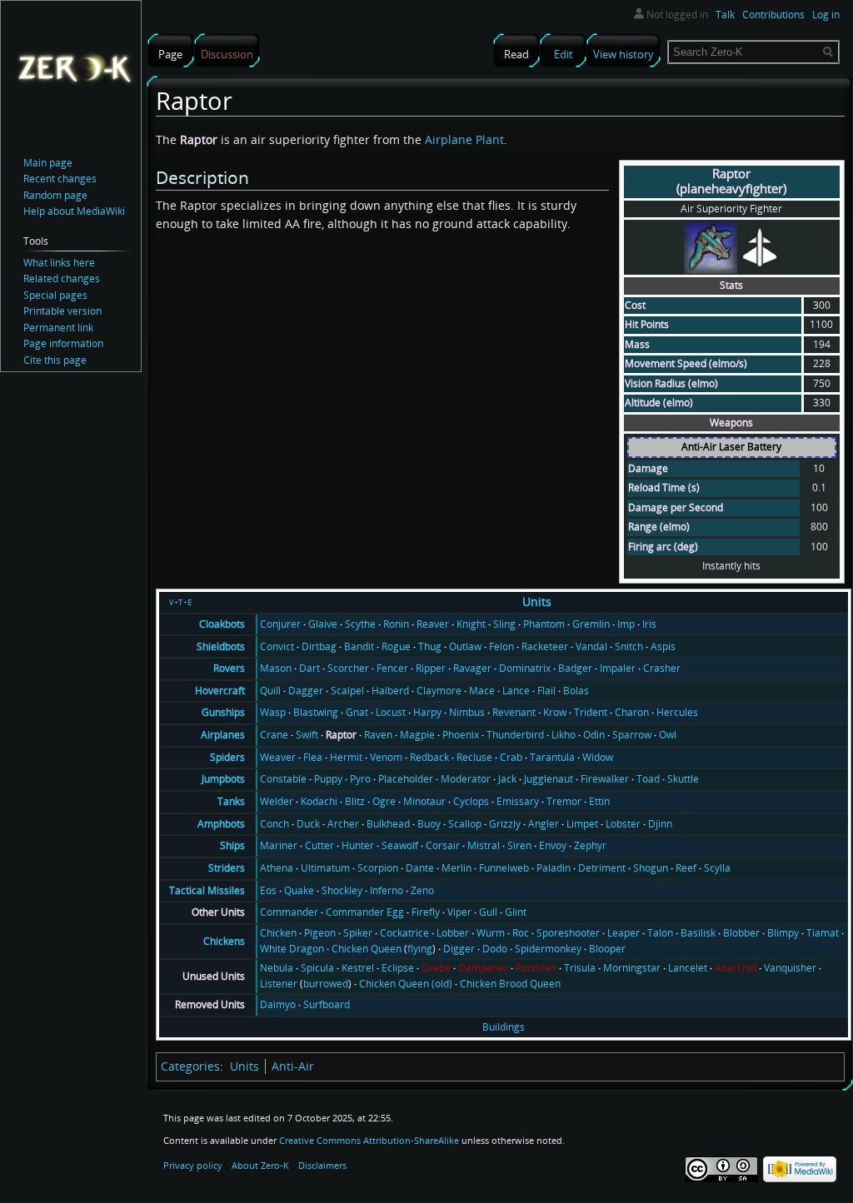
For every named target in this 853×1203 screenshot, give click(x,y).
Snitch (629, 646)
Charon (632, 712)
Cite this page (55, 360)
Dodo (494, 949)
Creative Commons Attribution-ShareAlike (369, 1140)
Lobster (623, 824)
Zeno (422, 890)
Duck (308, 824)
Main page (47, 163)
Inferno (386, 890)
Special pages (55, 295)
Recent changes (60, 179)
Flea (312, 757)
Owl (667, 735)
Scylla (717, 868)
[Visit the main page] (74, 67)
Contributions (773, 14)
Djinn (660, 824)
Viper (459, 912)
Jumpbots (223, 779)
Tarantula (552, 757)
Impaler (618, 668)
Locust (391, 712)
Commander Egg (365, 912)
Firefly (426, 912)
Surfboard (326, 1004)
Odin (594, 735)
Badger (575, 668)
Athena (276, 868)
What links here (59, 263)
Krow (554, 712)
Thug (429, 646)
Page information (63, 343)
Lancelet (687, 968)
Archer (343, 824)
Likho (563, 735)
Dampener (483, 968)
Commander (289, 912)
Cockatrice (404, 933)
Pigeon (320, 933)
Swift (307, 735)
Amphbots (221, 824)
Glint (515, 912)
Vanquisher (790, 968)
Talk (725, 14)
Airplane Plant (464, 139)
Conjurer (280, 624)
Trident (590, 712)
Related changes (61, 278)
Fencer (392, 668)
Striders (226, 868)
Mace (482, 691)
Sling (504, 624)
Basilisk (698, 933)
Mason (276, 668)
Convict (277, 646)
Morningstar (632, 968)
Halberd (390, 691)
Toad (648, 779)
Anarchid (735, 968)
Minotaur (424, 801)
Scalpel (347, 691)
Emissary (517, 801)
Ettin (599, 801)
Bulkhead (388, 824)
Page (170, 54)
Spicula (317, 968)
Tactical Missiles (207, 890)
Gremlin (591, 624)
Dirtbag (319, 646)
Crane (274, 735)
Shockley (342, 890)
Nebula (276, 968)
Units (536, 601)
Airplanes (223, 735)
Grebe (436, 968)
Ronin (396, 624)
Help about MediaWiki (74, 211)
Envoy (552, 845)
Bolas (576, 691)
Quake (299, 890)
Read (516, 54)
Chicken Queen (367, 949)
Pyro (360, 779)
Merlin (456, 868)
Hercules (677, 712)
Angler (543, 824)
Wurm (490, 933)
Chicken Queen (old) (405, 984)
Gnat (357, 712)
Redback (429, 757)
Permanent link (58, 328)
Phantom (544, 624)
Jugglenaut (548, 779)
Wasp (273, 712)
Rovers (229, 668)
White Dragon (292, 949)
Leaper (623, 933)
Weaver (278, 757)
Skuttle (683, 779)
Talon (660, 933)
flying (419, 949)
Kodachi (319, 801)
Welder (276, 801)
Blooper (607, 949)
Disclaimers (322, 1165)
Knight (471, 624)
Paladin (553, 868)
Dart (309, 668)
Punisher (536, 968)
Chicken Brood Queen (510, 984)
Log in (826, 14)
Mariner (278, 845)
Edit (563, 54)
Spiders (227, 757)
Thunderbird (515, 735)
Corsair (443, 845)
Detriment (602, 868)
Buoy (429, 824)
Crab (511, 757)
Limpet (582, 824)
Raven (378, 735)
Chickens (224, 941)
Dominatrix (525, 668)
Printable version (62, 311)
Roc (520, 933)
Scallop (464, 824)
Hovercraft (220, 691)
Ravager (472, 668)
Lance (516, 691)
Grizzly (505, 824)
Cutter (319, 845)
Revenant (514, 712)
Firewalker (605, 779)
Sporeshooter (568, 933)
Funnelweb (504, 868)
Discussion (227, 54)
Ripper (431, 668)
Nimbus (467, 712)
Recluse (474, 757)
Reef (686, 868)
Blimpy (783, 933)
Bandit (359, 646)
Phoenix (460, 735)
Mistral (483, 845)
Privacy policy (192, 1165)
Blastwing (315, 712)
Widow (597, 757)
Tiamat (822, 933)
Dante (420, 868)
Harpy (427, 712)
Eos (268, 890)
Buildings (503, 1027)
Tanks (231, 801)
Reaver (433, 624)
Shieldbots (221, 646)
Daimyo (278, 1004)
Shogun (650, 868)
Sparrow (631, 735)
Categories (190, 1066)
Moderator (466, 779)
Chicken (278, 933)
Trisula (580, 968)
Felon (501, 646)
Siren (519, 845)
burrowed (325, 984)
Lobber (452, 933)
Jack (507, 779)
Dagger (305, 691)
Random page (55, 195)
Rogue (396, 646)
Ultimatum (325, 868)
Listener (278, 984)
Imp (626, 624)
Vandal (591, 646)
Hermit (346, 757)
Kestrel (358, 968)
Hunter (358, 845)
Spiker (357, 933)
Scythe (360, 624)
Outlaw (465, 646)
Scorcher (348, 668)
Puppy (328, 779)
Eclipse (398, 968)
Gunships (223, 712)
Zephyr (590, 845)
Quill (270, 691)
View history (623, 54)
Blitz (355, 801)
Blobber (741, 933)
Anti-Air (293, 1066)
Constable (283, 779)
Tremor (563, 801)
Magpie (417, 735)
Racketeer (544, 646)
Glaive (322, 624)
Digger (459, 949)
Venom (386, 757)
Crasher (662, 668)
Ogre (384, 801)
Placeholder (405, 779)
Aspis (663, 646)
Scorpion (377, 868)
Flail (546, 691)
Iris (649, 624)
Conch (274, 824)
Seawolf (400, 845)
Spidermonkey (548, 949)
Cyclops (471, 801)
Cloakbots (222, 624)
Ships (232, 845)
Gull (488, 912)
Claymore (439, 691)
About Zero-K (260, 1165)
